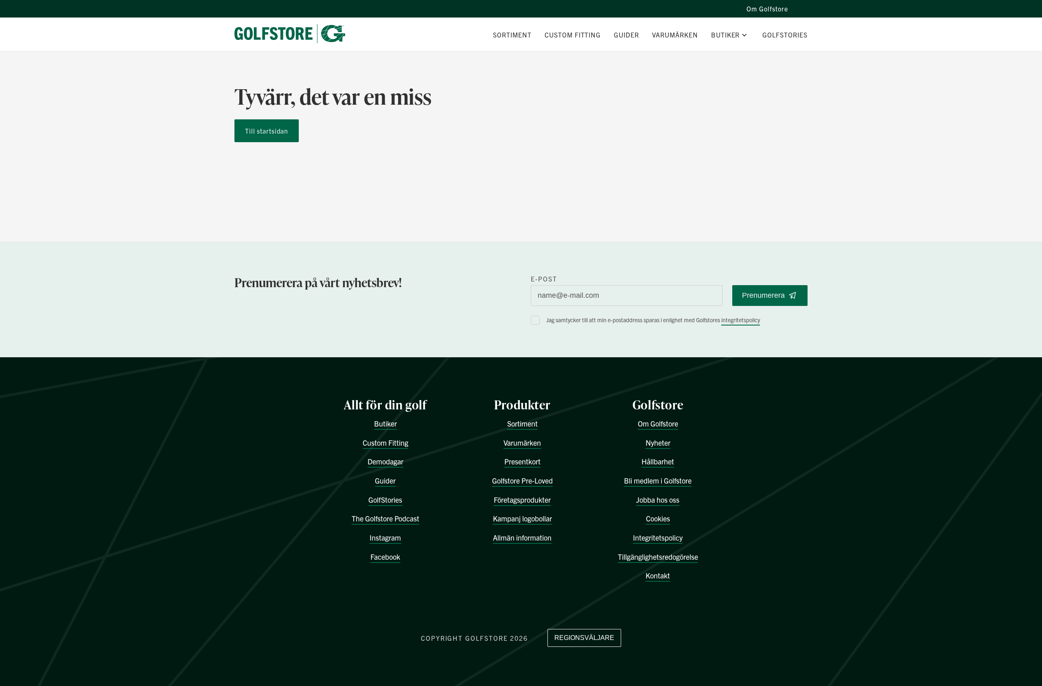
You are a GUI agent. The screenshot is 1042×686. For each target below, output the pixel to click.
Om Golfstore (767, 8)
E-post (544, 279)
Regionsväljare (584, 637)
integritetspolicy (740, 319)
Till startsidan (266, 131)
